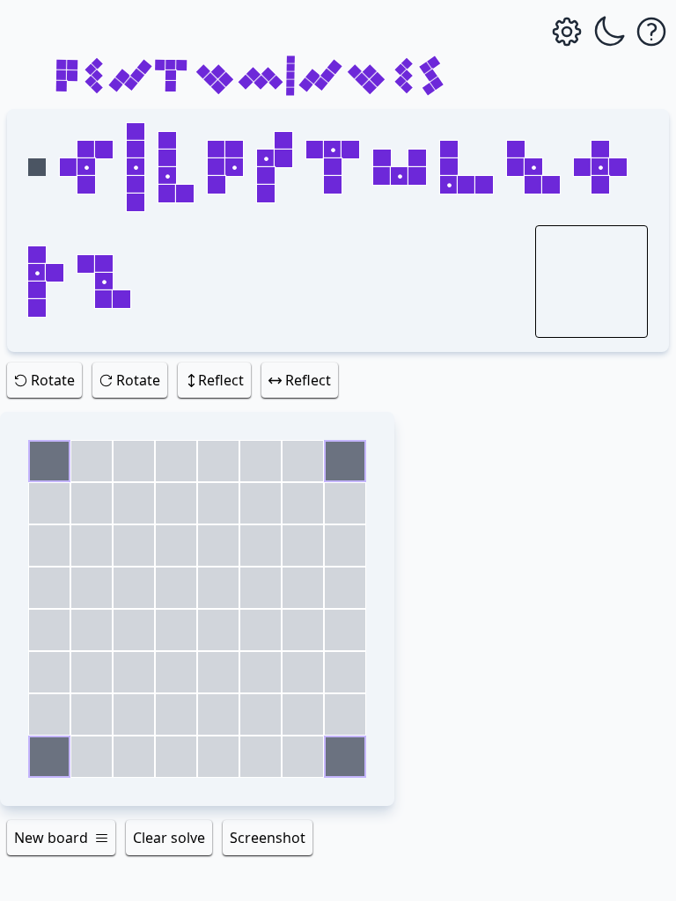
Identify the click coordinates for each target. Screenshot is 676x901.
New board (51, 837)
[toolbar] (338, 384)
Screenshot (267, 837)
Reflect (221, 380)
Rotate (53, 380)
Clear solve (169, 837)
